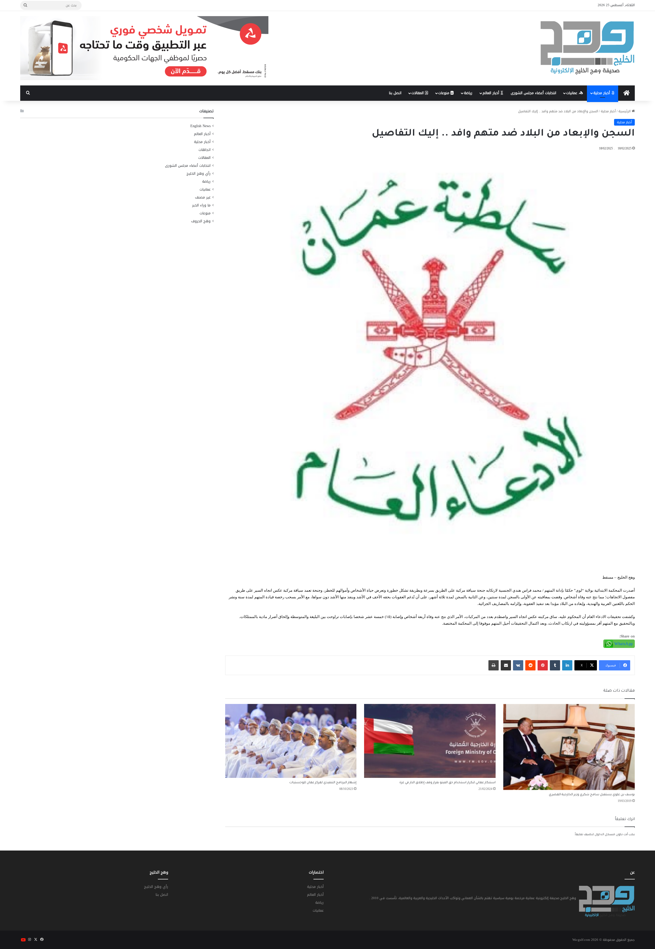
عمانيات (572, 93)
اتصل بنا (395, 93)
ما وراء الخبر (201, 205)
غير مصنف (203, 197)
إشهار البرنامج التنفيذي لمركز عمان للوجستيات (322, 783)
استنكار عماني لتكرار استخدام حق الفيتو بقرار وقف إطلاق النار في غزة (447, 783)
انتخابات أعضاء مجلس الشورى (533, 93)
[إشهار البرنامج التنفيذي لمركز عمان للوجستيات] (291, 741)
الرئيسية (625, 111)
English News (200, 126)
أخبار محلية (602, 93)
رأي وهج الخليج (199, 173)
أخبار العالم (491, 93)
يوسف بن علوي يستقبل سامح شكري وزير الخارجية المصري (592, 795)
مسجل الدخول (605, 834)
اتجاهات (205, 149)
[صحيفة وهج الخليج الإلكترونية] (588, 48)
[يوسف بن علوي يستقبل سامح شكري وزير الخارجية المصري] (569, 747)
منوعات (444, 93)
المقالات (418, 93)
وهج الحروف (201, 221)
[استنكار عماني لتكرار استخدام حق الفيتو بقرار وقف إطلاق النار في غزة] (430, 741)
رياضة (468, 93)
